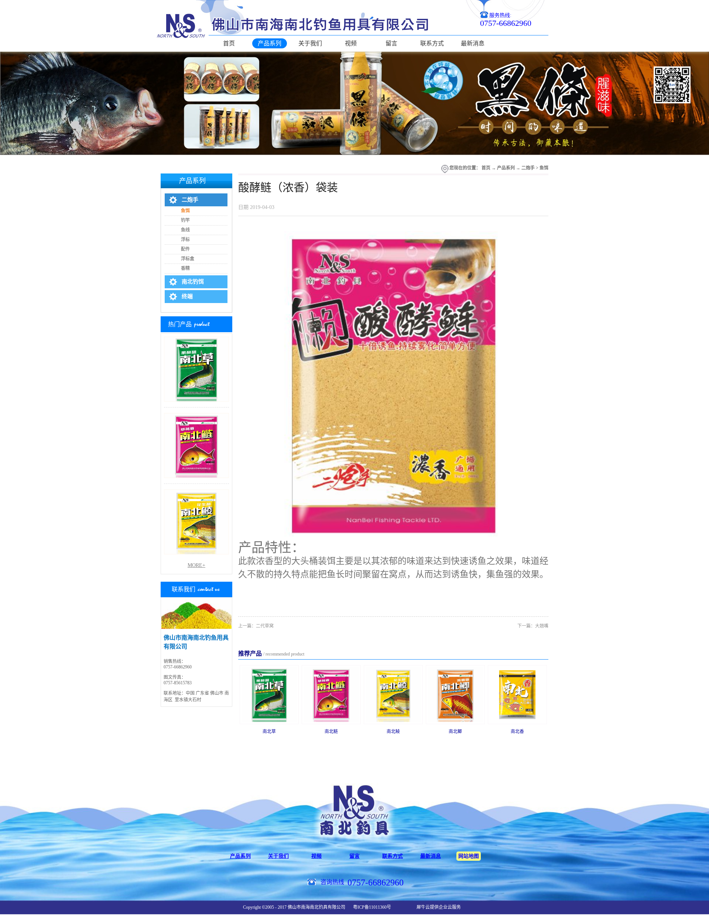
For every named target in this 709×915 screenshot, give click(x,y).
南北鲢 (331, 731)
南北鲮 (393, 731)
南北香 (517, 731)
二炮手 (528, 168)
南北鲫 (455, 731)
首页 (229, 43)
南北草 (269, 731)
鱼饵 (544, 168)
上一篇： (256, 626)
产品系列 (506, 168)
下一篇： (532, 626)
